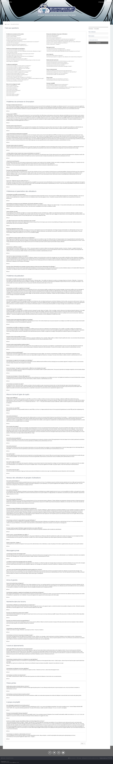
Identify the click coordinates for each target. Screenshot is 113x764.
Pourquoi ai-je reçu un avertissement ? (14, 75)
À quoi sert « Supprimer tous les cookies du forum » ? (17, 45)
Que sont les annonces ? (11, 91)
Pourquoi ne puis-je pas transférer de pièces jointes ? (17, 74)
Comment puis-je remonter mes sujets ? (14, 81)
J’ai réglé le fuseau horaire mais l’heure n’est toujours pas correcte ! (20, 53)
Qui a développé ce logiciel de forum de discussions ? (57, 84)
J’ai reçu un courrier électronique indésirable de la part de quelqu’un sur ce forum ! (63, 51)
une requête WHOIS (45, 723)
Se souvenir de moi (94, 40)
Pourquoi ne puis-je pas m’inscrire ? (13, 37)
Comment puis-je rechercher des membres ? (55, 65)
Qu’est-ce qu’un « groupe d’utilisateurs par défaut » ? (57, 42)
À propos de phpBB (57, 707)
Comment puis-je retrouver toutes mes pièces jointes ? (57, 80)
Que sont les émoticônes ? (11, 87)
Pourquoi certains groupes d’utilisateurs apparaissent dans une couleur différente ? (63, 41)
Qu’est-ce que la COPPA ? (11, 36)
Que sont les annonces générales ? (13, 90)
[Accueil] (57, 9)
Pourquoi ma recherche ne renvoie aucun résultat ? (56, 62)
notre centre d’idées (78, 714)
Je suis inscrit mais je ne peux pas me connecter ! (16, 39)
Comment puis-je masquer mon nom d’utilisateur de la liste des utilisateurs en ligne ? (23, 51)
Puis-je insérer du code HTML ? (12, 86)
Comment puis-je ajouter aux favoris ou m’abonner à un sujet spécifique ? (61, 71)
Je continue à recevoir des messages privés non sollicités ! (58, 49)
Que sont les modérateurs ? (52, 36)
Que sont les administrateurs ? (52, 35)
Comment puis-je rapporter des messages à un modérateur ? (19, 77)
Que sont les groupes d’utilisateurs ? (53, 37)
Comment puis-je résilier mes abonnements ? (55, 74)
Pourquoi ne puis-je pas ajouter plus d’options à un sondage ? (18, 70)
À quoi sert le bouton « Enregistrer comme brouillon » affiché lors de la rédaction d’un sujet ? (25, 78)
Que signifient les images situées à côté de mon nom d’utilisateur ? (20, 56)
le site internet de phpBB (28, 232)
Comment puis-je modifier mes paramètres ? (15, 49)
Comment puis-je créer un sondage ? (14, 69)
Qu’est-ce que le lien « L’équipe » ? (53, 44)
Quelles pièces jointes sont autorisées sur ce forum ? (57, 78)
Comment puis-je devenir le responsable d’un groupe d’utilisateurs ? (60, 40)
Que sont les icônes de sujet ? (12, 95)
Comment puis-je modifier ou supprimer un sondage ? (17, 72)
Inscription (96, 28)
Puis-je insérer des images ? (12, 89)
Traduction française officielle (7, 762)
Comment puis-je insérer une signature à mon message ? (18, 68)
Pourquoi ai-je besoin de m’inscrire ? (13, 35)
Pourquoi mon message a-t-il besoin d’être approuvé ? (17, 79)
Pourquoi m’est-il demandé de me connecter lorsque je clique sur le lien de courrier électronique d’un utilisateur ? (23, 61)
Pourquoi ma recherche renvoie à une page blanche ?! (57, 63)
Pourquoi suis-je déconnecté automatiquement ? (16, 44)
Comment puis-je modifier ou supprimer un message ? (17, 67)
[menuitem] (10, 2)
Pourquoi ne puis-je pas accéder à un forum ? (15, 73)
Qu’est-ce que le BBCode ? (11, 85)
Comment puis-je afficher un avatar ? (14, 57)
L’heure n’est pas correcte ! (11, 52)
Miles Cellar (16, 762)
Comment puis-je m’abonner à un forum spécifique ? (57, 73)
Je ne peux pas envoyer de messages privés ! (55, 48)
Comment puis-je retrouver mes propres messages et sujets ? (59, 66)
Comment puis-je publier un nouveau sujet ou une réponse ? (18, 65)
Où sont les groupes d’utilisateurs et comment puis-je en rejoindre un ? (60, 39)
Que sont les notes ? (10, 93)
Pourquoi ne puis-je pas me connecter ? (14, 40)
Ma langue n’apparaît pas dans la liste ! (14, 55)
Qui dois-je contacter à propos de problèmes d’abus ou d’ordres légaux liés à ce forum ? (64, 87)
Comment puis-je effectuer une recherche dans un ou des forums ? (60, 61)
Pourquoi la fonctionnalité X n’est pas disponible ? (56, 85)
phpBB (7, 761)
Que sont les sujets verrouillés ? (12, 94)
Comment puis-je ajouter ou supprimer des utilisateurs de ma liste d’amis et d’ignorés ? (64, 56)
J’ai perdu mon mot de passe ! (12, 42)
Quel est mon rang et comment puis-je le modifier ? (16, 58)
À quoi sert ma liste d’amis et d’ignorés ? (54, 55)
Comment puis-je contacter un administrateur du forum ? (58, 88)
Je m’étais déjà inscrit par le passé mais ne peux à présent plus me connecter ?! (22, 41)
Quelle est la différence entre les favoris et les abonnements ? (59, 70)
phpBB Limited (39, 706)
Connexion (91, 28)
